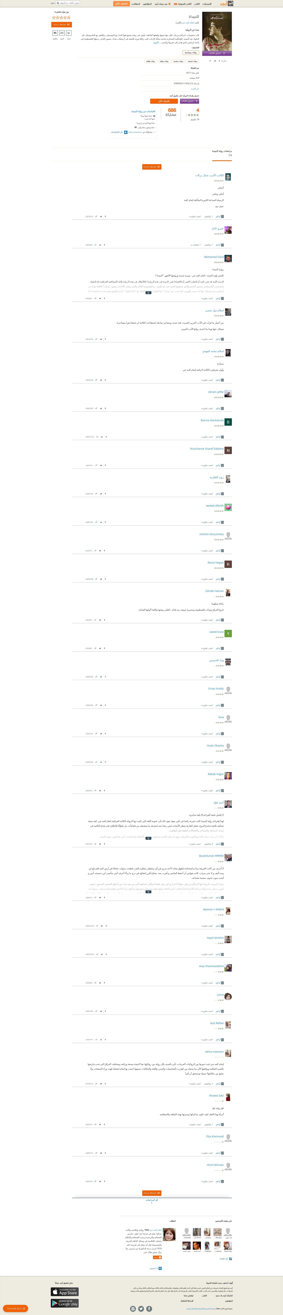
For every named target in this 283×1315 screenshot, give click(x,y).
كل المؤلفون (153, 1268)
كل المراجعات (152, 1200)
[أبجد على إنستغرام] (133, 1309)
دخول (53, 3)
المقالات (136, 3)
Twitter (214, 60)
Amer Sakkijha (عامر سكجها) (207, 1251)
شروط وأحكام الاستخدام (194, 1308)
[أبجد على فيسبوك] (149, 1309)
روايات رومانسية (191, 52)
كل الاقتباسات (117, 132)
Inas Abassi (217, 1251)
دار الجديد (195, 88)
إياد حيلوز (229, 1237)
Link (95, 216)
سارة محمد (187, 1251)
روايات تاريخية (192, 61)
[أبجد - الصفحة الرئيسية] (223, 3)
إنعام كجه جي (187, 22)
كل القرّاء (224, 1258)
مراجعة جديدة (60, 24)
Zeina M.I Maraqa (217, 1237)
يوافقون (208, 216)
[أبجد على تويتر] (141, 1309)
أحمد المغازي (197, 1251)
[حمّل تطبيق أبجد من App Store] (65, 1291)
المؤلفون (147, 3)
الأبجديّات (207, 3)
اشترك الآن (164, 101)
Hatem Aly (228, 1251)
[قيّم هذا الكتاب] (61, 17)
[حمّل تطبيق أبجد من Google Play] (65, 1303)
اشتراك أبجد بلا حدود (224, 1295)
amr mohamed (186, 1237)
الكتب (197, 3)
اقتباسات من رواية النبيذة (143, 111)
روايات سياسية (178, 61)
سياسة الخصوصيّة (209, 1308)
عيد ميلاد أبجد (163, 3)
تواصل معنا (188, 1295)
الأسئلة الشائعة (187, 1300)
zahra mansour (135, 132)
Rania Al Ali (197, 1237)
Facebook (219, 60)
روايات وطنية (164, 61)
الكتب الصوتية (183, 3)
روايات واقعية (150, 61)
